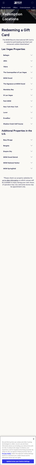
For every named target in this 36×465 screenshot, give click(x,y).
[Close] (33, 439)
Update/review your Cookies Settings (18, 461)
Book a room (6, 7)
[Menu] (4, 3)
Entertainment (25, 7)
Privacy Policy (6, 453)
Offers (15, 7)
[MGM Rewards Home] (18, 3)
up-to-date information (10, 180)
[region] (18, 450)
